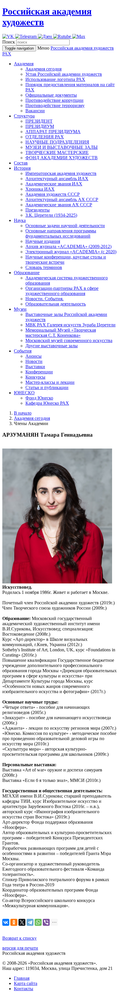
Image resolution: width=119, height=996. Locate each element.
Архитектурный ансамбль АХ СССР (61, 199)
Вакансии (35, 110)
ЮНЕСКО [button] (24, 392)
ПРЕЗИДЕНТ (39, 121)
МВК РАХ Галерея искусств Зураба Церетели (70, 324)
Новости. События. (44, 298)
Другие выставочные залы (51, 345)
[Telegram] (30, 922)
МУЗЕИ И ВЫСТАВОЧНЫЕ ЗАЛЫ (61, 147)
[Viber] (46, 922)
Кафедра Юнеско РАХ (47, 403)
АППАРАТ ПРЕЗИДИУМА (53, 131)
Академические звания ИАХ (53, 183)
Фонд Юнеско (39, 397)
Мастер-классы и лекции (50, 382)
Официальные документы (51, 95)
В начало (22, 413)
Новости (33, 361)
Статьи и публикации (46, 387)
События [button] (22, 350)
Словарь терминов (43, 267)
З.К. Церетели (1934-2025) (51, 215)
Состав (21, 162)
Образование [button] (27, 272)
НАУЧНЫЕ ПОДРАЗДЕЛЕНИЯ (57, 142)
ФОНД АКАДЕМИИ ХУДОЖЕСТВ (61, 157)
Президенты (37, 209)
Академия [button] (24, 63)
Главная (21, 978)
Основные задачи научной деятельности (65, 225)
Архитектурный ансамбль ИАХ (56, 178)
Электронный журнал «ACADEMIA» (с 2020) (70, 251)
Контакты (23, 988)
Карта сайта (25, 983)
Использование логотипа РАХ (55, 79)
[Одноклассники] (13, 922)
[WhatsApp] (38, 922)
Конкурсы (35, 377)
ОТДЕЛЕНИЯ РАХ (44, 136)
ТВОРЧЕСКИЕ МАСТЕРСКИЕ (57, 152)
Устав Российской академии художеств (63, 74)
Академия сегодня (43, 68)
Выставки (35, 366)
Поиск (8, 41)
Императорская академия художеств (60, 173)
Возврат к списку (19, 938)
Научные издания (42, 241)
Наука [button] (20, 220)
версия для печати (20, 948)
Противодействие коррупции (54, 100)
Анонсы (33, 356)
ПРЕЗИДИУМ (39, 126)
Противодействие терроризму (55, 105)
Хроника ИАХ (40, 189)
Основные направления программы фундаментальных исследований (60, 233)
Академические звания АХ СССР (58, 204)
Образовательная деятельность (55, 303)
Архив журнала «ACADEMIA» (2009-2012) (68, 246)
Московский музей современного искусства (68, 340)
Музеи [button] (20, 309)
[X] (21, 922)
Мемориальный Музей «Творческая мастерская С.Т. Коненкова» (60, 333)
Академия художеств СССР (52, 194)
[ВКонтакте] (5, 922)
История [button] (22, 168)
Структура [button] (24, 115)
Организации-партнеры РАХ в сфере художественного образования (61, 291)
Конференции (39, 371)
